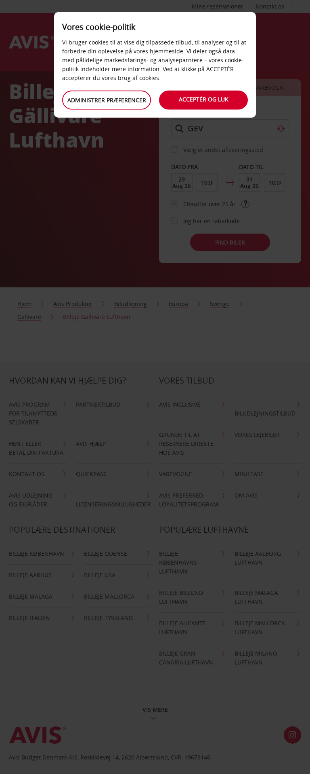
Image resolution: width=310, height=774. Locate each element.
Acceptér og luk (203, 99)
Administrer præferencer (106, 100)
